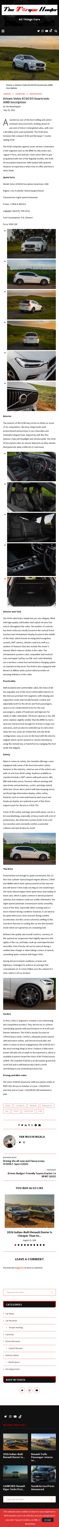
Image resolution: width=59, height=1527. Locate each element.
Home (9, 85)
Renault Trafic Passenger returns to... (42, 1457)
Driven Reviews (36, 94)
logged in (19, 1267)
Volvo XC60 (28, 1111)
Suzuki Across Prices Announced (42, 1488)
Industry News (12, 1355)
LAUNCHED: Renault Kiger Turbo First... (14, 1488)
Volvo (16, 1111)
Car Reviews (20, 94)
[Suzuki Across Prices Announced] (43, 1474)
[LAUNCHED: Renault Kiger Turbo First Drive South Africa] (15, 1474)
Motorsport (14, 1362)
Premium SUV (47, 1106)
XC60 (40, 1111)
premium (33, 1106)
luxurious (20, 1106)
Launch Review (15, 1348)
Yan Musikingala (13, 106)
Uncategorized (13, 1369)
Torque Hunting (16, 1327)
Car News (7, 94)
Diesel (7, 1106)
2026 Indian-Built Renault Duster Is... (14, 1456)
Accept (47, 1519)
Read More (30, 1524)
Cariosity (10, 1334)
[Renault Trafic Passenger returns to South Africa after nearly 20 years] (43, 1442)
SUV (6, 1111)
